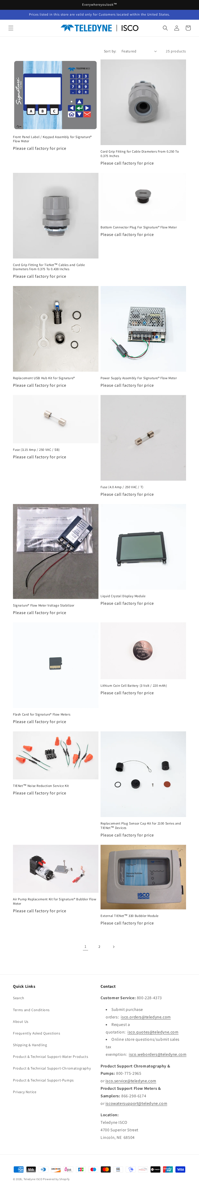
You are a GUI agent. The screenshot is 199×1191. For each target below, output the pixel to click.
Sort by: (110, 51)
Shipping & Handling (30, 1045)
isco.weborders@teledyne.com (157, 1054)
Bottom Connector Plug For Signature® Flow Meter (139, 227)
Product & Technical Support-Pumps (43, 1080)
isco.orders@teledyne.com (145, 1017)
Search (18, 998)
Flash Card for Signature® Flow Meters (41, 714)
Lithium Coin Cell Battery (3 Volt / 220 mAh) (134, 686)
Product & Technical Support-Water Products (50, 1056)
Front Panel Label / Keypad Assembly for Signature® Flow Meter (52, 139)
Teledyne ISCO (33, 1179)
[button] (11, 28)
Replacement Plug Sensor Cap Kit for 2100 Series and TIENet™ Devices (141, 825)
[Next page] (113, 946)
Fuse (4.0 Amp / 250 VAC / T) (122, 487)
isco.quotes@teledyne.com (152, 1032)
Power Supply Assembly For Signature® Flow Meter (139, 378)
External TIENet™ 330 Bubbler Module (130, 916)
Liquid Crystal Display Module (123, 596)
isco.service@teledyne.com (130, 1081)
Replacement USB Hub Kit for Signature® (44, 378)
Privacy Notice (24, 1092)
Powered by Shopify (56, 1179)
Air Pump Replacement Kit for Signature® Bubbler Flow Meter (54, 901)
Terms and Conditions (31, 1010)
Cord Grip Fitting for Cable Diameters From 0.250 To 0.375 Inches (140, 153)
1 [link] (85, 946)
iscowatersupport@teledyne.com (136, 1103)
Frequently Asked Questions (36, 1033)
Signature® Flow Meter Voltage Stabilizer (43, 605)
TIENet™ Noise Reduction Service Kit (41, 786)
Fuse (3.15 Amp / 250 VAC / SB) (36, 450)
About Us (21, 1021)
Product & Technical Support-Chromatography (52, 1068)
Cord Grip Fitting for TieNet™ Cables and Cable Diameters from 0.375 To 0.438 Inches (49, 267)
